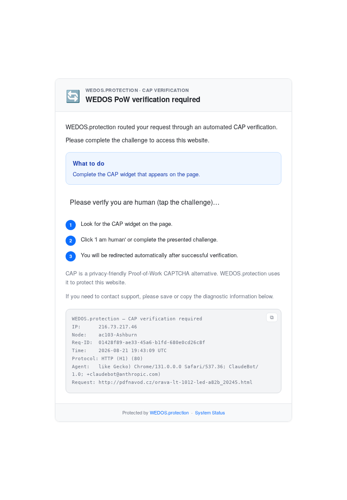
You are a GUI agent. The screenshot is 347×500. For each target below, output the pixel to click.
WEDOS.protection (169, 412)
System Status (210, 412)
